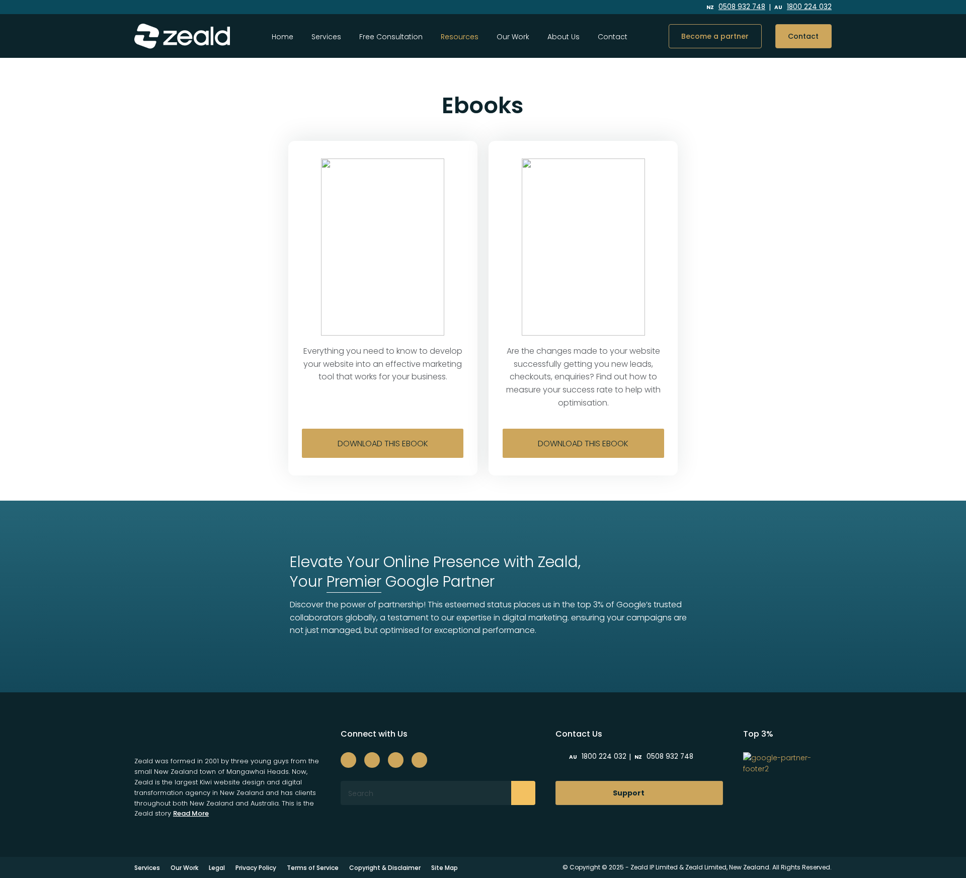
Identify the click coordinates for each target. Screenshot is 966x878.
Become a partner (715, 36)
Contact (612, 37)
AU (803, 7)
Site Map (444, 867)
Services (326, 37)
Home (282, 37)
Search (523, 793)
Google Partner (411, 581)
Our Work (513, 37)
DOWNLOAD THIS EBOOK (383, 443)
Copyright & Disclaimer (385, 867)
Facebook (606, 7)
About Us (563, 37)
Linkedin (650, 7)
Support (629, 793)
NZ (735, 7)
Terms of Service (313, 867)
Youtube (673, 7)
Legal (217, 867)
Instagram (627, 7)
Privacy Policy (255, 867)
